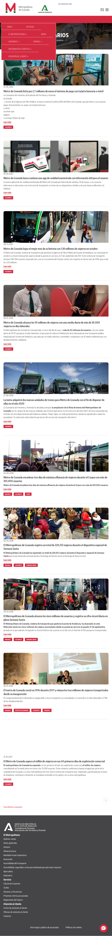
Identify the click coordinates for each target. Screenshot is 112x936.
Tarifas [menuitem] (6, 887)
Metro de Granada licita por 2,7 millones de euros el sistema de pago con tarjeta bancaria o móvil (53, 91)
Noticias (30, 27)
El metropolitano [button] (17, 34)
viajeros (47, 710)
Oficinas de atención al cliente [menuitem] (16, 912)
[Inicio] (19, 7)
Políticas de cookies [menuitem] (74, 927)
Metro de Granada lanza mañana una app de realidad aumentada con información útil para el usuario (56, 178)
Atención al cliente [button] (17, 56)
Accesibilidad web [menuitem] (65, 4)
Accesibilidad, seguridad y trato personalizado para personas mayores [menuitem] (32, 867)
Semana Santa (31, 565)
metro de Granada (21, 710)
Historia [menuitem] (7, 847)
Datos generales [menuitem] (10, 843)
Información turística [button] (19, 49)
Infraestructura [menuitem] (10, 851)
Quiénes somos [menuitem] (10, 839)
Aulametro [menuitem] (8, 875)
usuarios (8, 127)
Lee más (7, 122)
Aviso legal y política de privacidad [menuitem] (44, 927)
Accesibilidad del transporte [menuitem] (15, 863)
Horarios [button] (13, 41)
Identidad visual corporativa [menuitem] (15, 855)
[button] (103, 928)
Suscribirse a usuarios (13, 806)
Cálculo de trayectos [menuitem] (12, 883)
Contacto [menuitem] (7, 916)
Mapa (43, 34)
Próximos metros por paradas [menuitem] (16, 895)
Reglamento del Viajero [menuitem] (13, 899)
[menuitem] (10, 27)
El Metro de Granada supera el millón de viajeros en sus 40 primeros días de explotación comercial (54, 761)
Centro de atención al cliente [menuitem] (15, 908)
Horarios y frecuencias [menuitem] (13, 891)
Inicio (9, 27)
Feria (28, 494)
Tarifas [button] (36, 41)
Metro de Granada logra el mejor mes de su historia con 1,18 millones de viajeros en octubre (51, 248)
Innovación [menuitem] (8, 859)
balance (8, 494)
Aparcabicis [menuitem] (8, 871)
